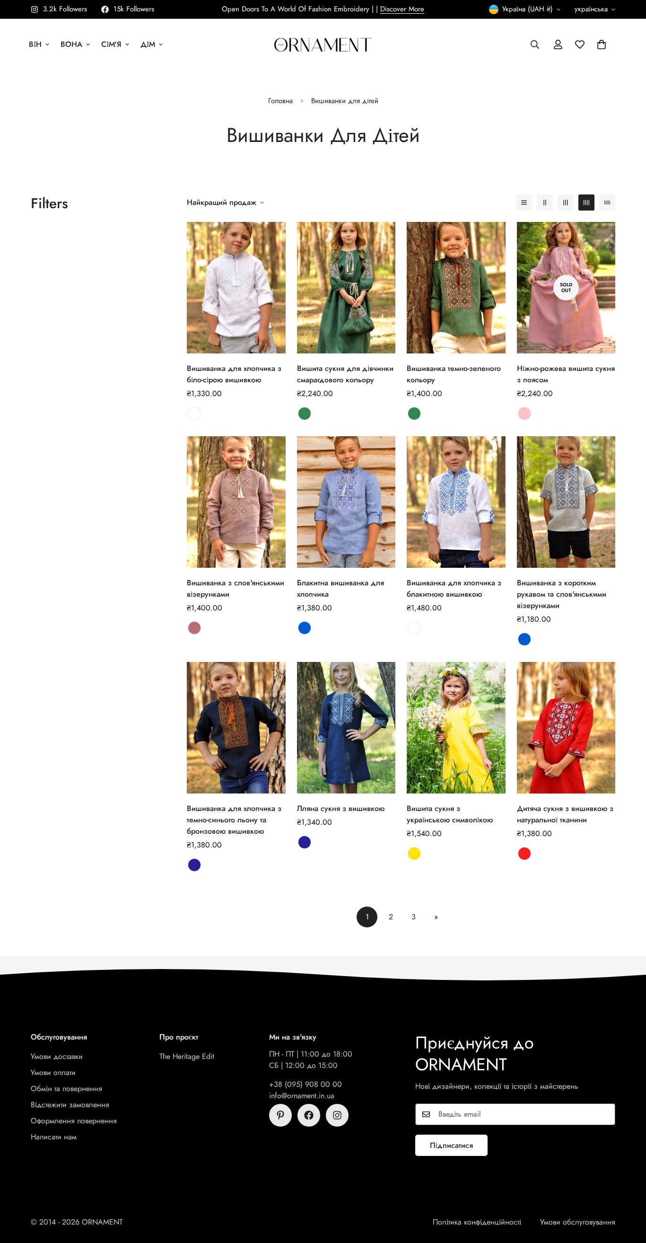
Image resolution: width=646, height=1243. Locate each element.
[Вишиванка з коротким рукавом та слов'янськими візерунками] (566, 502)
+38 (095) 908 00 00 (305, 1084)
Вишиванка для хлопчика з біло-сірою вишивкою (234, 374)
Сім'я (111, 44)
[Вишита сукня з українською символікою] (456, 727)
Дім (147, 44)
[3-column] (566, 202)
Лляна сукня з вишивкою (340, 808)
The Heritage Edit (186, 1056)
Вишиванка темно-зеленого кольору (454, 374)
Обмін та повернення (66, 1088)
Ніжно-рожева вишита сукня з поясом (566, 374)
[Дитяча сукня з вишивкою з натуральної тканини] (566, 727)
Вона (71, 44)
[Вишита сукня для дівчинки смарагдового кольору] (346, 287)
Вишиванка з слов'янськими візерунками (235, 588)
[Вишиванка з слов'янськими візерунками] (236, 502)
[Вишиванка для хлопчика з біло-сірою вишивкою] (236, 287)
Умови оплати (53, 1072)
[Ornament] (323, 44)
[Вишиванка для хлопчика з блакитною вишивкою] (456, 502)
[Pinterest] (280, 1115)
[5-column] (607, 202)
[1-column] (524, 202)
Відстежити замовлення (70, 1104)
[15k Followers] (308, 1115)
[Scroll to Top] (627, 1191)
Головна (280, 101)
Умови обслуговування (577, 1222)
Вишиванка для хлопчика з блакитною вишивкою (454, 588)
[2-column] (545, 202)
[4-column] (586, 202)
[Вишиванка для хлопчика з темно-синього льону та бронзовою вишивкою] (236, 727)
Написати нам (54, 1136)
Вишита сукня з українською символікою (450, 814)
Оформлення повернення (74, 1120)
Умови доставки (57, 1056)
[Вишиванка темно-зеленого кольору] (456, 287)
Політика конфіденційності (477, 1222)
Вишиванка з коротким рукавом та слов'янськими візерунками (561, 594)
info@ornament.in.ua (301, 1095)
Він (35, 44)
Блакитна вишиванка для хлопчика (340, 588)
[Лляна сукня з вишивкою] (346, 727)
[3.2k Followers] (337, 1115)
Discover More (402, 9)
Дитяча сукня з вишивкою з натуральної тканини (565, 814)
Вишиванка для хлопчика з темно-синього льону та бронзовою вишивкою (234, 820)
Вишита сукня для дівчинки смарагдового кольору (345, 374)
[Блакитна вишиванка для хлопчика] (346, 502)
